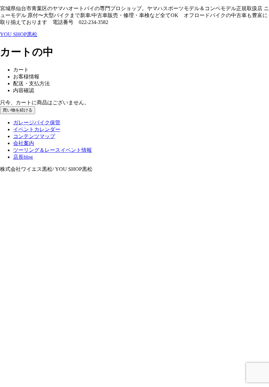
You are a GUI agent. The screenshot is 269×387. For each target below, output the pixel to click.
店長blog (23, 157)
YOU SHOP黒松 (18, 34)
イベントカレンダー (36, 129)
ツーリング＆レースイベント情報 (52, 150)
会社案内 (23, 143)
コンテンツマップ (34, 136)
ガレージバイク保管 (36, 122)
